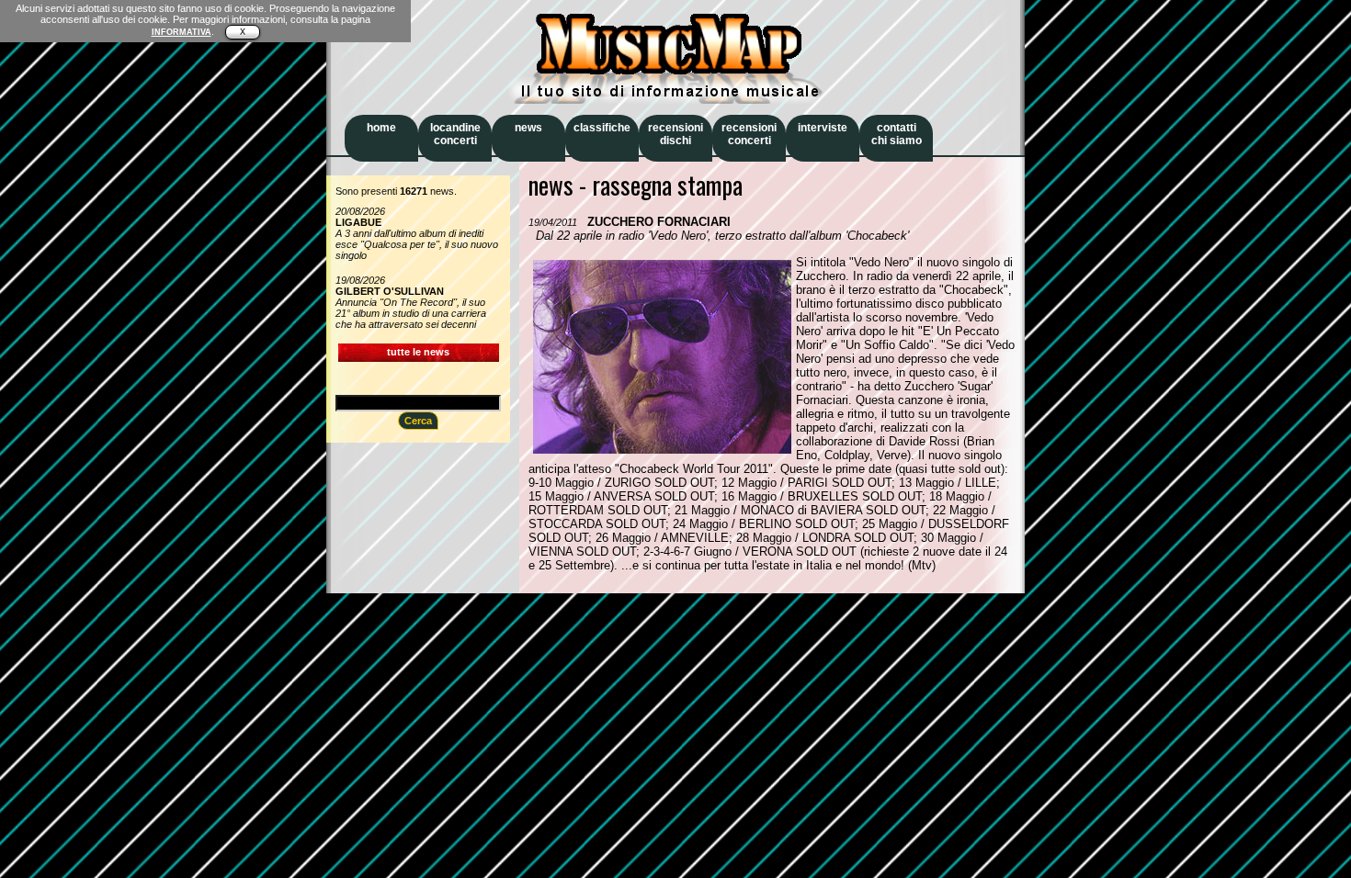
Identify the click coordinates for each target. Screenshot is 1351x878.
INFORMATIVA (181, 32)
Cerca (418, 420)
